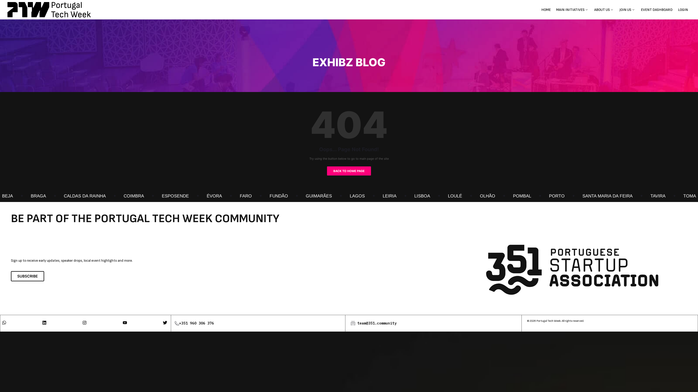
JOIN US (625, 10)
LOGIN (683, 10)
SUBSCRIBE (27, 276)
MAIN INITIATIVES (570, 10)
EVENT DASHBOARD (657, 10)
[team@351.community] (353, 323)
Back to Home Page (349, 171)
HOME (546, 10)
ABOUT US (602, 10)
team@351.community (377, 323)
